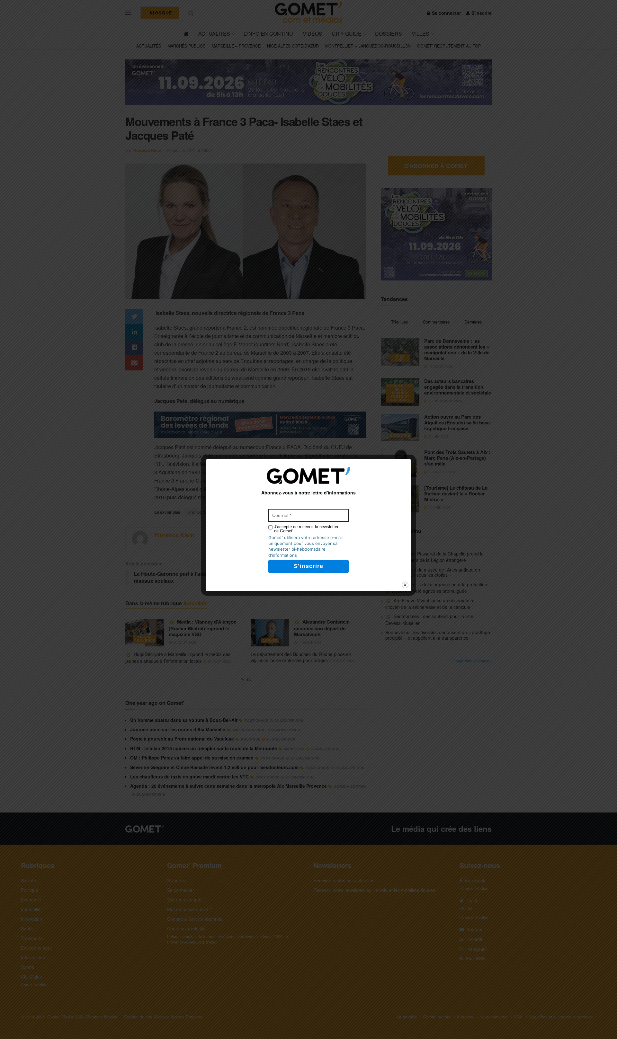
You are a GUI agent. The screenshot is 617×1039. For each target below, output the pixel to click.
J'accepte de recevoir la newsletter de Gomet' (306, 529)
